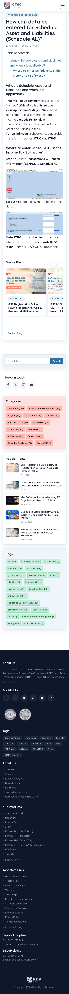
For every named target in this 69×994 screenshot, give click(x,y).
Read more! (9, 682)
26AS (48, 743)
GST (58, 743)
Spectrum (46, 738)
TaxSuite (9, 853)
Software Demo (12, 755)
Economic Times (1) (33, 623)
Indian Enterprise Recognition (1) (38, 616)
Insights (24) (14, 415)
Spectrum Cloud (12, 738)
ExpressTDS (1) (40, 609)
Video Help (11, 894)
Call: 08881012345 (13, 940)
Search (57, 361)
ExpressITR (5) (35, 436)
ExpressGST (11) (33, 582)
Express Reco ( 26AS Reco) (19, 831)
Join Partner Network (16, 792)
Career (9, 774)
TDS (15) (54, 575)
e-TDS (8, 826)
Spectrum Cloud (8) (38, 589)
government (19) (16, 575)
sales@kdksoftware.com (22, 959)
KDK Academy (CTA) (15, 778)
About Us (10, 769)
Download (10, 787)
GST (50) (12, 561)
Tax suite (60, 738)
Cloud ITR (36, 743)
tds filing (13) (14, 582)
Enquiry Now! (12, 859)
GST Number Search (16, 876)
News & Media (12, 783)
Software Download (16, 903)
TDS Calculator (13, 880)
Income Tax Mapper (15, 885)
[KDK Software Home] (13, 5)
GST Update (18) (33, 415)
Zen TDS (22, 743)
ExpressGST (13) (40, 422)
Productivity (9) (15, 429)
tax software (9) (16, 589)
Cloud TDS (38, 749)
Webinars (10, 889)
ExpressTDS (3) (44, 443)
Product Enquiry (13, 927)
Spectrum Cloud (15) (18, 422)
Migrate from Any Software (19, 899)
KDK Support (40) (30, 561)
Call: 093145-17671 (13, 955)
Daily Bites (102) (16, 408)
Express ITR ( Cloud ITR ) (17, 835)
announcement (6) (17, 596)
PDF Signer (9, 749)
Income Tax (31, 738)
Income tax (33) (51, 561)
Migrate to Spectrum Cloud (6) (23, 602)
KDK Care (8, 743)
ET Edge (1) (13, 623)
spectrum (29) (15, 568)
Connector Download (17, 908)
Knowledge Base (14, 912)
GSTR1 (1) (12, 616)
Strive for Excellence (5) (20, 443)
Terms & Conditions (15, 921)
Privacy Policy (12, 917)
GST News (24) (33, 568)
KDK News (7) (34, 429)
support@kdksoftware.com (24, 944)
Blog (50, 749)
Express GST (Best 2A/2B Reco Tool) (24, 844)
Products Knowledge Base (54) (44, 408)
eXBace (23, 749)
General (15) (52, 415)
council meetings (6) (18, 609)
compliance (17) (37, 575)
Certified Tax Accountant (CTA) (21, 796)
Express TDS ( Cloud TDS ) (18, 840)
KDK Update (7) (15, 436)
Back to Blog (15, 333)
